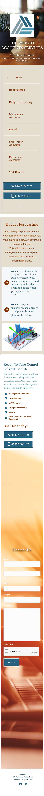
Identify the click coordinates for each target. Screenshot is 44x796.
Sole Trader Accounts (16, 143)
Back (19, 77)
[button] (20, 784)
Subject (7, 595)
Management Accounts (16, 116)
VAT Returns (16, 172)
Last (5, 578)
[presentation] (21, 651)
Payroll (13, 129)
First (5, 569)
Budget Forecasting (20, 102)
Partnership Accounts (16, 158)
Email (6, 584)
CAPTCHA (8, 645)
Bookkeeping (17, 89)
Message (7, 606)
